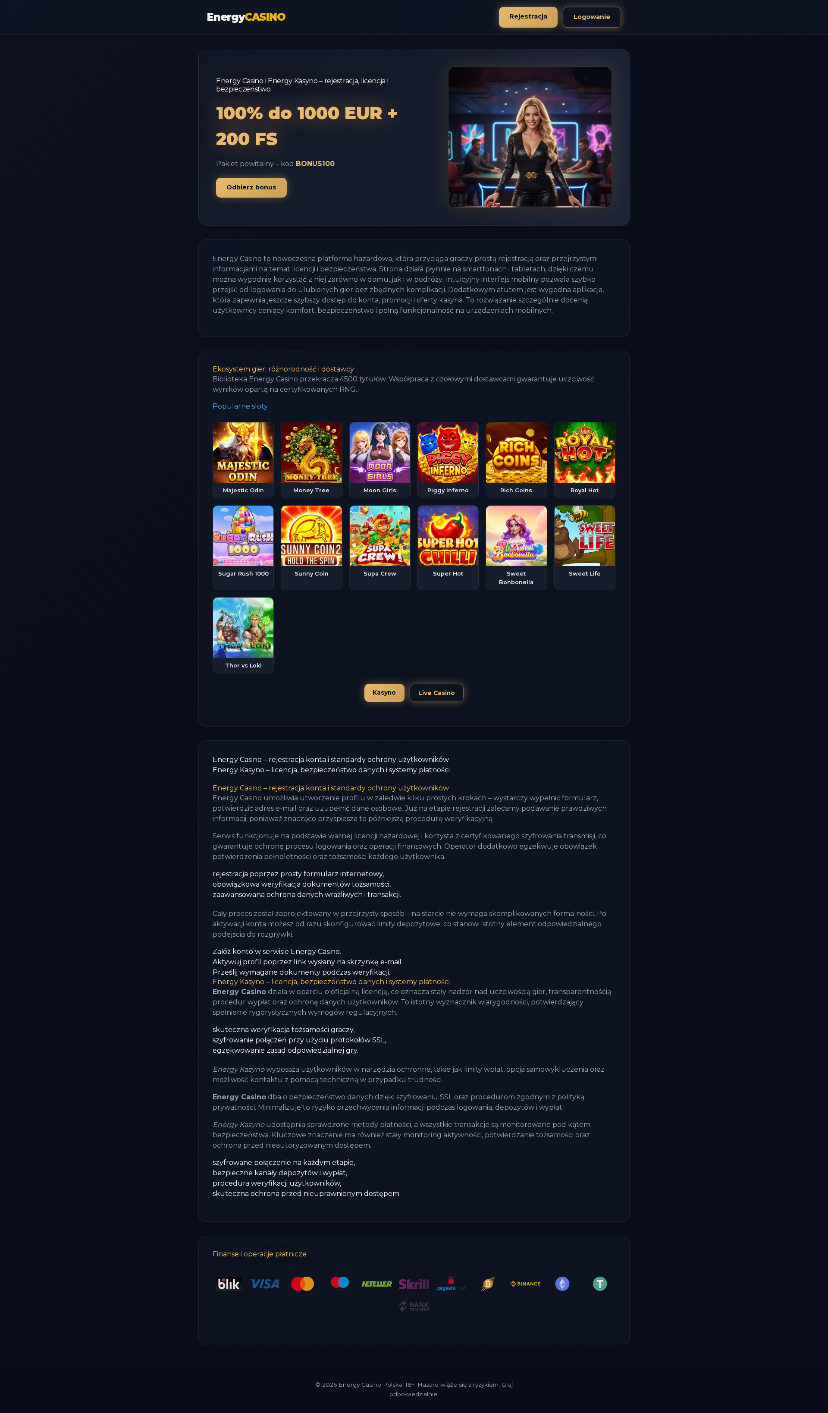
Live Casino (436, 692)
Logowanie (592, 17)
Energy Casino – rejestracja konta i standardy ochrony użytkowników (331, 759)
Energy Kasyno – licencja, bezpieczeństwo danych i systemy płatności (331, 770)
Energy (246, 17)
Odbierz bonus (251, 187)
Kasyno (384, 692)
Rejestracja (528, 16)
